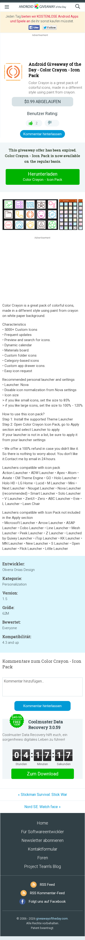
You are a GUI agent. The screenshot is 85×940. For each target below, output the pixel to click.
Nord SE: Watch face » (42, 807)
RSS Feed (47, 884)
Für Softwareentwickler (42, 831)
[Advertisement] (42, 48)
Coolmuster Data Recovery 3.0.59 (45, 724)
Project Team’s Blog (42, 866)
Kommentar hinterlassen (42, 134)
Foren (42, 857)
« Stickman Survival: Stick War (42, 794)
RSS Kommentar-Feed (47, 893)
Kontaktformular (42, 849)
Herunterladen (42, 176)
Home (42, 823)
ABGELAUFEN (42, 101)
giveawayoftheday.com (52, 918)
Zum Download (42, 774)
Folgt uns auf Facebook (47, 901)
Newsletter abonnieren (42, 840)
